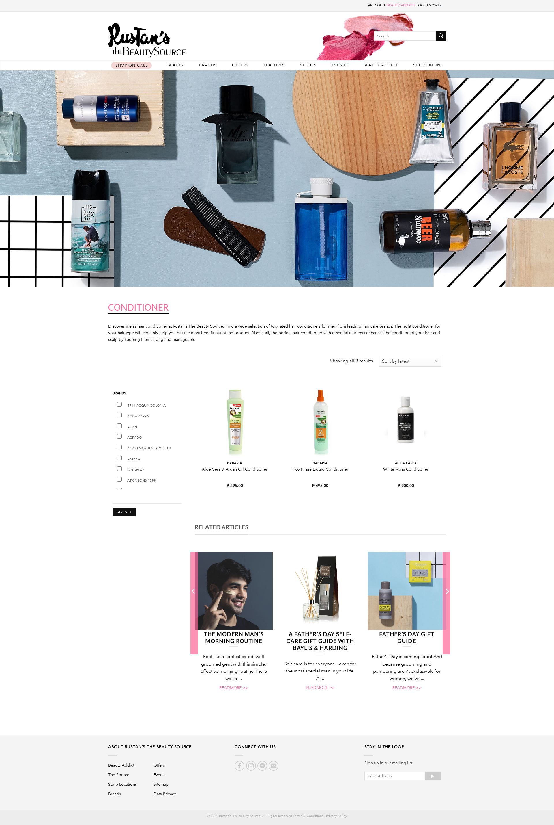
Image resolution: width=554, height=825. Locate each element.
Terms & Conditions (308, 816)
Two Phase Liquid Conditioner (320, 469)
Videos (308, 65)
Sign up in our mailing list (388, 763)
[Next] (447, 602)
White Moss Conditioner (405, 469)
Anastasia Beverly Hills (149, 448)
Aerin (132, 427)
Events (340, 65)
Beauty (175, 65)
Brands (208, 65)
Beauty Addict (380, 65)
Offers (240, 65)
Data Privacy (165, 793)
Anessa (134, 459)
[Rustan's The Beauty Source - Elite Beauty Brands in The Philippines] (173, 38)
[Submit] (441, 36)
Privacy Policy (336, 816)
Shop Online (428, 65)
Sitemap (161, 784)
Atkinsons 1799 (141, 480)
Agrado (134, 438)
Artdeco (135, 470)
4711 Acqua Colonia (146, 406)
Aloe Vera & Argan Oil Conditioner (234, 469)
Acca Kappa (138, 416)
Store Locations (122, 784)
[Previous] (193, 602)
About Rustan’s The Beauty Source (150, 746)
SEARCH (124, 512)
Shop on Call (131, 65)
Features (274, 65)
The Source (118, 774)
